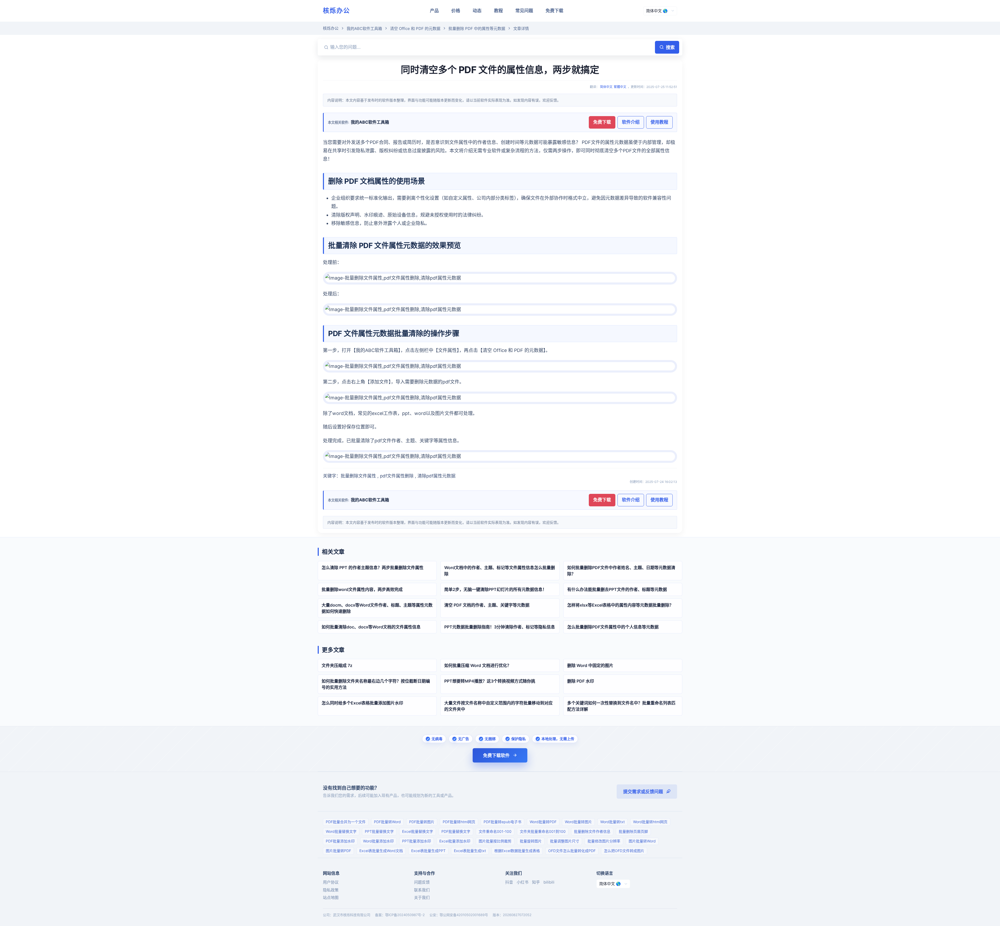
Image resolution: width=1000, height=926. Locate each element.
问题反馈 (422, 882)
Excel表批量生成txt (470, 850)
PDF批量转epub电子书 (502, 822)
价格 (455, 10)
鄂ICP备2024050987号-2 (405, 915)
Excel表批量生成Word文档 (381, 850)
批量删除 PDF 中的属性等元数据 (476, 28)
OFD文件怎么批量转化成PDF (572, 850)
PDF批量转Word (387, 822)
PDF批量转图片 (421, 822)
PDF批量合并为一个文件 (346, 822)
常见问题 (524, 10)
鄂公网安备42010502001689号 (464, 915)
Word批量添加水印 (378, 841)
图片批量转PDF (338, 850)
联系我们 (422, 889)
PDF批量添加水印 (340, 841)
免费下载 (554, 10)
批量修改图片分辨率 (604, 841)
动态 (477, 10)
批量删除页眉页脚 (633, 831)
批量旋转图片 (531, 841)
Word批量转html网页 (650, 822)
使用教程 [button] (659, 122)
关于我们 (422, 897)
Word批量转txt (612, 822)
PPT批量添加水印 (416, 841)
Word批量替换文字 (341, 831)
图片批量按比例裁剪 (495, 841)
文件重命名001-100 (495, 831)
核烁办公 (336, 10)
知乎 (536, 882)
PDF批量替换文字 (455, 831)
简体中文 (606, 87)
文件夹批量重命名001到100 (543, 831)
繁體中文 (620, 87)
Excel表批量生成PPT (428, 850)
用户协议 (331, 882)
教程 (498, 10)
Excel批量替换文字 (417, 831)
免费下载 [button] (602, 122)
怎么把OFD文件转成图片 (624, 850)
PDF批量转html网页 (459, 822)
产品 (434, 10)
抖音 (509, 882)
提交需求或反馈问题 (643, 791)
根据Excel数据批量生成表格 (517, 850)
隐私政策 (331, 889)
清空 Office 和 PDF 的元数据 (415, 28)
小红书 (522, 882)
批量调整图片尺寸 (564, 841)
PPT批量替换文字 (379, 831)
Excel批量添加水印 (454, 841)
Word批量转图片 (578, 822)
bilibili (548, 882)
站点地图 (331, 897)
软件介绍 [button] (631, 122)
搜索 (670, 47)
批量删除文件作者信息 (592, 831)
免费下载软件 (496, 755)
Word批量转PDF (543, 822)
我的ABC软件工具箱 (364, 28)
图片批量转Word (642, 841)
